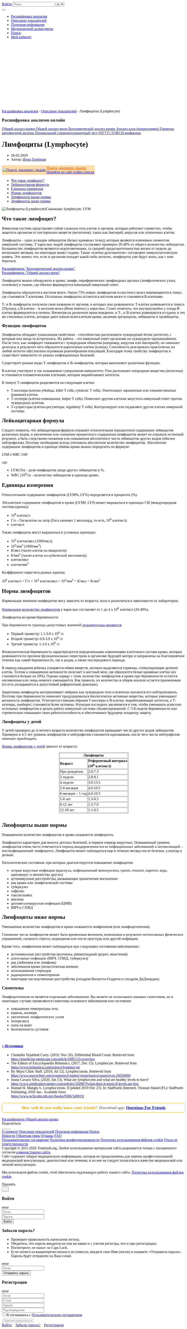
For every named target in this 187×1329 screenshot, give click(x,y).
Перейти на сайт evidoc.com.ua (70, 172)
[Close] (5, 1189)
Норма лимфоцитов (26, 193)
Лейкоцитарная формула (30, 185)
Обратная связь (28, 1136)
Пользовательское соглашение (25, 1140)
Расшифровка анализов (29, 16)
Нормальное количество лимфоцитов (31, 609)
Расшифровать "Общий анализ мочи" (31, 273)
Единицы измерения (27, 189)
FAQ (58, 1136)
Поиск (16, 33)
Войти (7, 4)
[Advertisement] (93, 75)
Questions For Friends (146, 1107)
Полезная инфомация (27, 25)
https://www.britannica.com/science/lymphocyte (45, 1067)
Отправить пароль (16, 1273)
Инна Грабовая (34, 159)
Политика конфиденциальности (75, 1140)
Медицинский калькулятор (32, 29)
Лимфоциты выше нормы (31, 197)
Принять (8, 1184)
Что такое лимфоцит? (27, 180)
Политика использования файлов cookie (132, 1140)
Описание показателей (29, 20)
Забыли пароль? (28, 1325)
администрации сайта (33, 1152)
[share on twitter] (4, 1127)
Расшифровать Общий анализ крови (30, 1119)
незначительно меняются (101, 625)
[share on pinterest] (5, 1127)
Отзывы (47, 1136)
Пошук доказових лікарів (66, 168)
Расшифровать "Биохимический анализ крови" (38, 269)
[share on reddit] (7, 1127)
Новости (8, 1136)
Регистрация (54, 1325)
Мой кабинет (21, 37)
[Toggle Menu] (3, 10)
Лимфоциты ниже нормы (31, 201)
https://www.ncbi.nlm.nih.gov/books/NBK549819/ (47, 1096)
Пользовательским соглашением (57, 1315)
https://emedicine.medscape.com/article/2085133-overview (53, 1059)
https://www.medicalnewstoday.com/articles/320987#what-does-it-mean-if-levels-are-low (75, 1084)
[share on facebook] (2, 1127)
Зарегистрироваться (18, 1320)
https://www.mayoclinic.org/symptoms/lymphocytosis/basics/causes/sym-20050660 (70, 1075)
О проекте (10, 1132)
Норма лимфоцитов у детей (23, 746)
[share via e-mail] (9, 1127)
